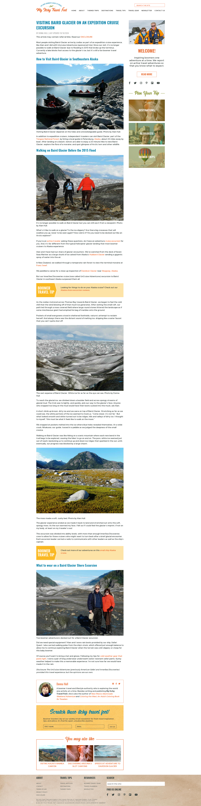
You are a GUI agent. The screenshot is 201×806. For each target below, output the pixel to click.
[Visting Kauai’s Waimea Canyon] (52, 753)
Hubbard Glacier (97, 254)
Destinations (107, 10)
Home (73, 10)
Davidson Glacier (89, 271)
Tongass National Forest (47, 139)
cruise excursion (112, 241)
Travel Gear (133, 10)
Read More (146, 74)
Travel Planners (90, 786)
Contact (39, 786)
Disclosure (40, 795)
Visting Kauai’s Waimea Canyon (52, 764)
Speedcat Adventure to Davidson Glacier (107, 764)
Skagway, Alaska (110, 271)
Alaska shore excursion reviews (75, 290)
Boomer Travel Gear (92, 783)
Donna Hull (43, 33)
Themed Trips (93, 10)
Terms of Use (41, 789)
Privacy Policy (41, 792)
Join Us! (112, 726)
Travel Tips (121, 10)
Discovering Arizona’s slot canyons (80, 764)
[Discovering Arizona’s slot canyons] (80, 753)
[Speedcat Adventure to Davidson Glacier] (107, 753)
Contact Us (159, 10)
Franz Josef (41, 265)
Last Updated (59, 33)
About (82, 10)
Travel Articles (66, 783)
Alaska (97, 139)
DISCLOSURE (86, 37)
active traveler (54, 241)
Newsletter (146, 10)
